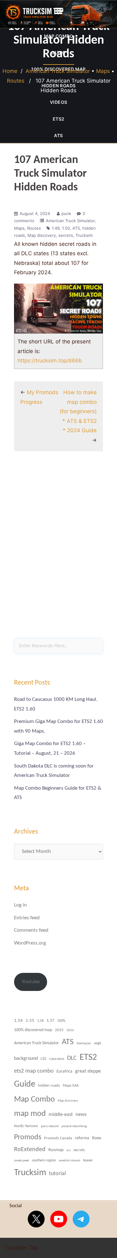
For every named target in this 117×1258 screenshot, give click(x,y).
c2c (43, 1059)
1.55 (30, 1020)
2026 (70, 1030)
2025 (59, 1030)
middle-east (61, 1114)
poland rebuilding (74, 1126)
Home (9, 71)
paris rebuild (50, 1126)
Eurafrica (64, 1071)
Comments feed (31, 930)
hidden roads (49, 1086)
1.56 (40, 1021)
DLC (72, 1058)
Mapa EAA (71, 1086)
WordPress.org (30, 943)
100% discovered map (33, 1030)
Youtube (31, 981)
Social (15, 1205)
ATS (58, 135)
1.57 (50, 1021)
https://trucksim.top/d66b (49, 360)
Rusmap (56, 1150)
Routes (15, 81)
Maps (103, 71)
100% (61, 1021)
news (81, 1114)
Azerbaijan (83, 1043)
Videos (58, 102)
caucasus (56, 1059)
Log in (20, 905)
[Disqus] (58, 548)
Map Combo (34, 1099)
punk (66, 213)
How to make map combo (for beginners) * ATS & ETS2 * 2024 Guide (78, 411)
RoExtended (30, 1149)
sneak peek (21, 1160)
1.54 (18, 1020)
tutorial (57, 1173)
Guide (24, 1084)
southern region (44, 1160)
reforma (82, 1138)
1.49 (56, 228)
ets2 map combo (34, 1071)
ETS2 (59, 119)
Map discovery (41, 235)
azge (97, 1043)
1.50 (66, 228)
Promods (27, 1137)
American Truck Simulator (58, 71)
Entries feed (27, 918)
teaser (88, 1160)
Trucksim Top (58, 14)
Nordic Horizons (26, 1126)
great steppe (88, 1071)
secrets (65, 235)
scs (68, 1150)
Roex (96, 1138)
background (26, 1058)
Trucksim (84, 235)
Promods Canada (58, 1138)
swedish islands (69, 1160)
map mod (30, 1114)
